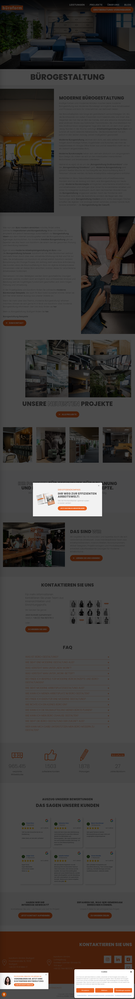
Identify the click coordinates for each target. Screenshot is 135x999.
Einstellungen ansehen (123, 990)
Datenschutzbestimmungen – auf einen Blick (101, 995)
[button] (131, 972)
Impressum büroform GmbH (123, 995)
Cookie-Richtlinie (82, 995)
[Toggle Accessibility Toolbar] (4, 994)
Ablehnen (104, 990)
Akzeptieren (85, 990)
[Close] (98, 486)
